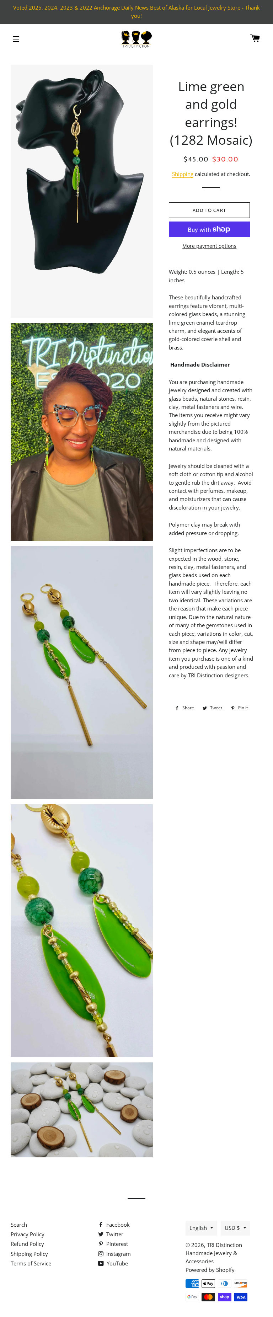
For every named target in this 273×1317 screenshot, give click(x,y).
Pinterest (116, 1243)
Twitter (114, 1234)
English (198, 1227)
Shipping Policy (29, 1253)
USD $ (232, 1227)
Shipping (182, 173)
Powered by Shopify (210, 1269)
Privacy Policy (27, 1234)
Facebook (117, 1224)
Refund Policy (27, 1243)
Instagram (118, 1253)
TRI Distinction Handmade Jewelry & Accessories (214, 1253)
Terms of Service (31, 1263)
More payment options (209, 245)
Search (19, 1224)
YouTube (116, 1263)
